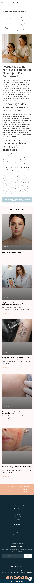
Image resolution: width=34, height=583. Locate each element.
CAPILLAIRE (24, 491)
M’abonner (28, 556)
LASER (9, 487)
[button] (32, 2)
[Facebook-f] (7, 578)
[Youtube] (15, 578)
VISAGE (9, 491)
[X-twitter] (22, 578)
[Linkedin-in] (26, 578)
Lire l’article (5, 259)
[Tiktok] (19, 578)
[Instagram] (11, 578)
